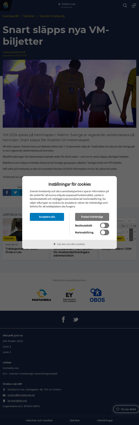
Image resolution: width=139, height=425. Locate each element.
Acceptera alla (47, 216)
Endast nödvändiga (92, 216)
